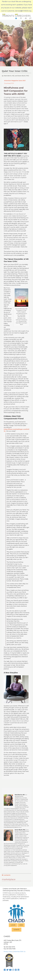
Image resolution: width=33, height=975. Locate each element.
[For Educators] (30, 18)
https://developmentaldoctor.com (12, 827)
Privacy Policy (8, 951)
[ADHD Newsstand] (21, 18)
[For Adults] (26, 18)
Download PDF (9, 83)
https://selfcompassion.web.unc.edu (13, 846)
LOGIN (13, 925)
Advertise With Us (19, 951)
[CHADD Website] (16, 18)
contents (6, 875)
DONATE (16, 930)
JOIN (21, 925)
